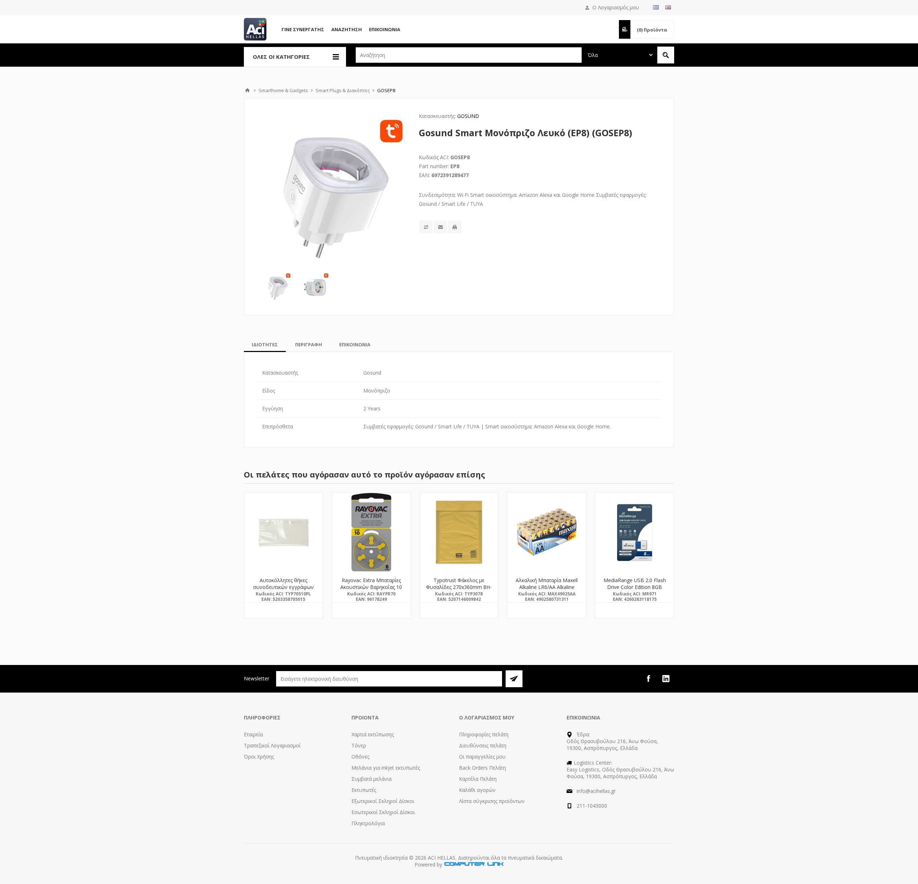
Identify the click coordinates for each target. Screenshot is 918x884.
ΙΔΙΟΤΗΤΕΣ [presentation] (265, 344)
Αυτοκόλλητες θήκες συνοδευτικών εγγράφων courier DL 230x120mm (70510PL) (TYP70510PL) (283, 590)
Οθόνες (360, 756)
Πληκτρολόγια (368, 823)
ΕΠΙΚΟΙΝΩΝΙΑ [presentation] (354, 344)
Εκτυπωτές (363, 789)
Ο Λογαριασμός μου (615, 7)
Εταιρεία (253, 734)
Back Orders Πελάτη (482, 767)
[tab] (265, 344)
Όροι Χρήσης (259, 756)
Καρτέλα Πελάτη (478, 778)
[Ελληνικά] (656, 7)
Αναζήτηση (346, 29)
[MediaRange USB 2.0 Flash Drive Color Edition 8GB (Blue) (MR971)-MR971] (634, 532)
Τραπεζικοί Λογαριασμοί (272, 745)
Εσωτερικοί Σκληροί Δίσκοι (383, 812)
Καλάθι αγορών (477, 789)
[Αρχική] (247, 90)
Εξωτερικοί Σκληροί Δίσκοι (382, 801)
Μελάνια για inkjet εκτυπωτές (385, 767)
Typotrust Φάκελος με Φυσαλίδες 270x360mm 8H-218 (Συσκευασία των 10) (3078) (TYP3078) (459, 590)
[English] (668, 7)
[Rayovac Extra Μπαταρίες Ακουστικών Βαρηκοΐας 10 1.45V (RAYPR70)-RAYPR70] (371, 532)
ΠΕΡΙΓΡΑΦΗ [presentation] (308, 344)
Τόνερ (358, 745)
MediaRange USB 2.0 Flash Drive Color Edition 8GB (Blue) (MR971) (635, 587)
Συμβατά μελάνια (371, 778)
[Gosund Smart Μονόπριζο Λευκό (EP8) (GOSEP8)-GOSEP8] (277, 286)
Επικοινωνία (384, 29)
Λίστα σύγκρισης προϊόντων (492, 801)
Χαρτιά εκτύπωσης (372, 734)
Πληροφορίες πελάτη (483, 734)
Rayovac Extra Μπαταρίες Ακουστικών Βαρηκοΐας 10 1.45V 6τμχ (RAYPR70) (371, 587)
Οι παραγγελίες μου (482, 756)
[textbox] (469, 55)
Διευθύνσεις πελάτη (482, 745)
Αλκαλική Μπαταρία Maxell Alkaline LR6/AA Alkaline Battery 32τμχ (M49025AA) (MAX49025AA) (547, 590)
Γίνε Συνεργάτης (302, 29)
